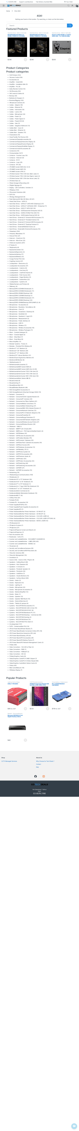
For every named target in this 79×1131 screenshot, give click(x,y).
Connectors (12, 151)
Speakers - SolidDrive (16, 573)
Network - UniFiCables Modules (19, 438)
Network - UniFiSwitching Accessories (21, 465)
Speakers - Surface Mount (17, 578)
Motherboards (14, 362)
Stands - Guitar (14, 580)
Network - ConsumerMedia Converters (21, 403)
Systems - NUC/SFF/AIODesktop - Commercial (23, 615)
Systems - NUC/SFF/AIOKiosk (18, 619)
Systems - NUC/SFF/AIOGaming (19, 617)
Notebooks (13, 477)
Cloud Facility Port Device (17, 137)
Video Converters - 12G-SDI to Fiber (20, 647)
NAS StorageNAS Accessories (18, 390)
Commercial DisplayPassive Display (20, 144)
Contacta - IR (13, 160)
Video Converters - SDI (16, 654)
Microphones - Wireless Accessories (20, 328)
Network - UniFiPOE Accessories (19, 454)
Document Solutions (16, 192)
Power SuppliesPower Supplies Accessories (22, 507)
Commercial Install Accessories (18, 148)
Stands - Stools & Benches (17, 601)
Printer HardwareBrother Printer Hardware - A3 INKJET (26, 511)
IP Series (12, 245)
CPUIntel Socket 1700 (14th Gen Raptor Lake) (23, 176)
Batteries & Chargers (15, 98)
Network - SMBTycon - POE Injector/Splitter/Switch (25, 431)
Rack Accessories (14, 534)
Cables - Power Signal (16, 119)
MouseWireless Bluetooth (17, 387)
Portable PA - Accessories (17, 502)
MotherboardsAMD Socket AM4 (19, 367)
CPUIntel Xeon (13, 180)
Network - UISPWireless (16, 433)
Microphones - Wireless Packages (19, 330)
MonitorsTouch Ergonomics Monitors (20, 357)
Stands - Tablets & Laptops (17, 603)
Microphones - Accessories (17, 305)
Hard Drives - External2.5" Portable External (22, 220)
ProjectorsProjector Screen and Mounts (21, 530)
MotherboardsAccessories (17, 364)
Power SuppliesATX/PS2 (16, 504)
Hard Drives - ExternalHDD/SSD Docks (21, 226)
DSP (10, 194)
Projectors (13, 527)
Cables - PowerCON (15, 121)
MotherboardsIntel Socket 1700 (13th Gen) (22, 371)
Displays (12, 190)
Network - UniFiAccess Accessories (20, 435)
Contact (38, 764)
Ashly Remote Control (16, 89)
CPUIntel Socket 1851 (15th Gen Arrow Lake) (23, 178)
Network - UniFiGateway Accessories (20, 447)
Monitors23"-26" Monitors (17, 350)
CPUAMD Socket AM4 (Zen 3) (18, 167)
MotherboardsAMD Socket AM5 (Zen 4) (21, 369)
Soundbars (12, 557)
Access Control (14, 77)
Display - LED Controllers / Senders (20, 187)
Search (68, 6)
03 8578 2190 (12, 2)
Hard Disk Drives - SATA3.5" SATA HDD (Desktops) (25, 203)
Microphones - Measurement (18, 318)
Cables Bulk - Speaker (16, 132)
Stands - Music (14, 594)
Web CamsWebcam (15, 668)
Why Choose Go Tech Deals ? (45, 761)
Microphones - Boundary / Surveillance (21, 307)
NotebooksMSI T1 (14, 495)
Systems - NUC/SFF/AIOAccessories (20, 605)
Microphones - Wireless (16, 325)
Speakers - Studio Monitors (17, 576)
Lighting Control (15, 261)
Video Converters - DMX (16, 649)
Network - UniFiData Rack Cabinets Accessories (24, 442)
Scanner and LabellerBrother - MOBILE (21, 543)
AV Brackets (14, 91)
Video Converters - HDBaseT (18, 651)
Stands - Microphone (15, 587)
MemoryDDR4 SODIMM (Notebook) (20, 291)
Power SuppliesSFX (15, 509)
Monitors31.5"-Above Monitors (18, 355)
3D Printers (13, 75)
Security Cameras (15, 553)
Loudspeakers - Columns (17, 268)
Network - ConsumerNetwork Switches (21, 410)
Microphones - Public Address (18, 321)
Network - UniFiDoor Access (18, 445)
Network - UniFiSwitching (17, 463)
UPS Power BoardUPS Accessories (20, 638)
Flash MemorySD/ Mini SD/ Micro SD (20, 199)
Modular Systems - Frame (17, 344)
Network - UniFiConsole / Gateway (20, 440)
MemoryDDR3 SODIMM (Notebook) (20, 288)
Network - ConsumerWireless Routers (20, 424)
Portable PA (12, 500)
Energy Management (16, 197)
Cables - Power (14, 116)
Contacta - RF (13, 164)
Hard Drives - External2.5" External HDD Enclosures (25, 217)
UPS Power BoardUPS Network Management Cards (25, 642)
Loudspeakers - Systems (17, 282)
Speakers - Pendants (15, 571)
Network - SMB (15, 426)
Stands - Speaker (14, 596)
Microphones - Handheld (17, 314)
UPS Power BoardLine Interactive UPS (21, 633)
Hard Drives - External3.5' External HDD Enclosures (25, 222)
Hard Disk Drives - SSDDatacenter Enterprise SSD (24, 210)
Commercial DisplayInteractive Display (21, 141)
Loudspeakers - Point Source (18, 275)
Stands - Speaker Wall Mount (18, 599)
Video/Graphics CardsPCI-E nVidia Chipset (22, 661)
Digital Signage (15, 185)
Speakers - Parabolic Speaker (18, 569)
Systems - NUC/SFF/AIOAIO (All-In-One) (21, 608)
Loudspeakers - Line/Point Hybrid (19, 272)
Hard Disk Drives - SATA (17, 201)
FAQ (37, 767)
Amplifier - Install (14, 82)
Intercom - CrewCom (15, 238)
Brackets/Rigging (14, 100)
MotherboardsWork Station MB (18, 378)
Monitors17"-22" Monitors (17, 348)
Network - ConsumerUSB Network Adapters (23, 419)
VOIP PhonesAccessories (36, 682)
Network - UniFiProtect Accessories (20, 461)
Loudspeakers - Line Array (17, 270)
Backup (11, 96)
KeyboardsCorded (15, 249)
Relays (18, 682)
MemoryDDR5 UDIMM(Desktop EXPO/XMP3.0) (23, 302)
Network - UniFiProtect (16, 458)
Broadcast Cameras (16, 102)
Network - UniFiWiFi (15, 468)
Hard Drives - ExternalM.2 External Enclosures (23, 229)
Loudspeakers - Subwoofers (18, 279)
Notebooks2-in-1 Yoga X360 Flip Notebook (22, 486)
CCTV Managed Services (9, 761)
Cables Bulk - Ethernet (16, 130)
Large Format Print (16, 259)
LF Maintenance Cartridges (60, 682)
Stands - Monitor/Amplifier (17, 592)
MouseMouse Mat (14, 385)
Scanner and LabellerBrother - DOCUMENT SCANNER (26, 539)
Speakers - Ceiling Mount (17, 562)
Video (12, 645)
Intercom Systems (15, 243)
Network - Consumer (15, 394)
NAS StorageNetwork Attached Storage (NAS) (23, 392)
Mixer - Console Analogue (17, 332)
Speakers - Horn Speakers (17, 564)
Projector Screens (15, 525)
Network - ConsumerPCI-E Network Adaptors (23, 413)
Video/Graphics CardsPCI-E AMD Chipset (22, 658)
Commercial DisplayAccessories (19, 139)
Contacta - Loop (14, 162)
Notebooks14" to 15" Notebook (19, 479)
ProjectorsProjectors (15, 532)
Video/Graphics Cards (17, 656)
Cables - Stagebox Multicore (18, 125)
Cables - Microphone (15, 114)
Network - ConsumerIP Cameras (19, 399)
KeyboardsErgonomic (15, 252)
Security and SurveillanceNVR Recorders (21, 550)
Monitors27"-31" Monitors (17, 353)
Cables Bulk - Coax (15, 128)
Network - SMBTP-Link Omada (18, 429)
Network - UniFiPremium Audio (18, 456)
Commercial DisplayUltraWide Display (20, 146)
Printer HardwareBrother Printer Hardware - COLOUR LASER (28, 516)
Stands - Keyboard (15, 582)
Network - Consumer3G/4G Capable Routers (23, 396)
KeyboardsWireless (15, 256)
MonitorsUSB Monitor (15, 360)
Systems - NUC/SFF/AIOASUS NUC (20, 610)
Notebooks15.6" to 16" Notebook (19, 481)
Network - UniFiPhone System (18, 452)
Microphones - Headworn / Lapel (19, 316)
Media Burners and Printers (18, 284)
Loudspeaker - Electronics (17, 263)
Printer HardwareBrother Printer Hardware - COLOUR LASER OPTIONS (31, 518)
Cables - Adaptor (14, 105)
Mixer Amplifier (13, 341)
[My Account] (72, 5)
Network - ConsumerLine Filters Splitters (21, 401)
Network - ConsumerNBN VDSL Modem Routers (24, 408)
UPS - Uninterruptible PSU (18, 626)
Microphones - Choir (15, 309)
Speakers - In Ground (16, 566)
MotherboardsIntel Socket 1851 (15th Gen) (22, 376)
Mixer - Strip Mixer (15, 337)
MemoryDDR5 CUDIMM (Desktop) (19, 295)
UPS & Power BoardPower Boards (19, 628)
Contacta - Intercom (15, 158)
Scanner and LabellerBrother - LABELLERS (22, 541)
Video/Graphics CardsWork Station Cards (22, 663)
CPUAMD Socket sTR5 (16, 171)
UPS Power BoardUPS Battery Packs (20, 640)
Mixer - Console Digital (16, 334)
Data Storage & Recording (18, 183)
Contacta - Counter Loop (17, 155)
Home (8, 11)
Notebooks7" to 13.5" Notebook (19, 488)
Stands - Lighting (14, 585)
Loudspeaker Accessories (17, 266)
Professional (14, 523)
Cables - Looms (14, 112)
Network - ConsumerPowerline (18, 415)
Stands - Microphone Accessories (19, 589)
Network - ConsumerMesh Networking (21, 406)
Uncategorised (13, 624)
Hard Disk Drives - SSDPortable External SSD (23, 215)
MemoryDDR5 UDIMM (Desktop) (19, 300)
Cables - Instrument (15, 109)
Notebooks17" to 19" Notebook (19, 484)
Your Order (69, 2)
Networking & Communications (19, 475)
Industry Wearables (16, 233)
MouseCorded (13, 380)
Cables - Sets (13, 123)
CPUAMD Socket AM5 (16, 169)
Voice (11, 665)
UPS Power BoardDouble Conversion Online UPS (24, 631)
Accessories (13, 79)
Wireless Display (15, 670)
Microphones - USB (15, 323)
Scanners (13, 546)
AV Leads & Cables (16, 93)
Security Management (17, 555)
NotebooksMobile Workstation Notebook (21, 493)
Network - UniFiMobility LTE (17, 449)
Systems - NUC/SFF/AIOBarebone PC (21, 612)
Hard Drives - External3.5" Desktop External (23, 224)
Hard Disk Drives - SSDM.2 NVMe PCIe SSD (22, 213)
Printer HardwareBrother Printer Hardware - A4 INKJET (26, 514)
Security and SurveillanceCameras (20, 548)
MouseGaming (13, 383)
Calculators (13, 135)
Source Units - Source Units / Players (20, 560)
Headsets (13, 231)
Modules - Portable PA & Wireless (19, 346)
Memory (12, 286)
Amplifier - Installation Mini (17, 84)
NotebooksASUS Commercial (18, 491)
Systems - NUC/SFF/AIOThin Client (20, 622)
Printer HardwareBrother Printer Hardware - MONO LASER (27, 520)
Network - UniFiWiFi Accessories (19, 470)
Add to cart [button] (25, 59)
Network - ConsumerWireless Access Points (22, 422)
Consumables (14, 153)
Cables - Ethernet (14, 107)
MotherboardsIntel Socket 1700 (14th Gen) (22, 373)
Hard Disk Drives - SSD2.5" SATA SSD (17, 33)
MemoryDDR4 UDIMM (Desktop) (19, 293)
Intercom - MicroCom (15, 240)
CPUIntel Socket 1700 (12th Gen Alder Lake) (23, 174)
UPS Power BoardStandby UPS (19, 635)
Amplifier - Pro (13, 86)
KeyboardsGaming (15, 254)
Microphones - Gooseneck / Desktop (20, 311)
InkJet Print (13, 236)
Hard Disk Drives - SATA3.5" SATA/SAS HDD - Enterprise (26, 206)
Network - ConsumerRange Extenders (21, 417)
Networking (13, 472)
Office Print (13, 498)
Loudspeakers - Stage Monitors (19, 277)
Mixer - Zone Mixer (15, 339)
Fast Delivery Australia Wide (44, 2)
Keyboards (13, 247)
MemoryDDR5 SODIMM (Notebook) (20, 298)
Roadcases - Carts (15, 537)
